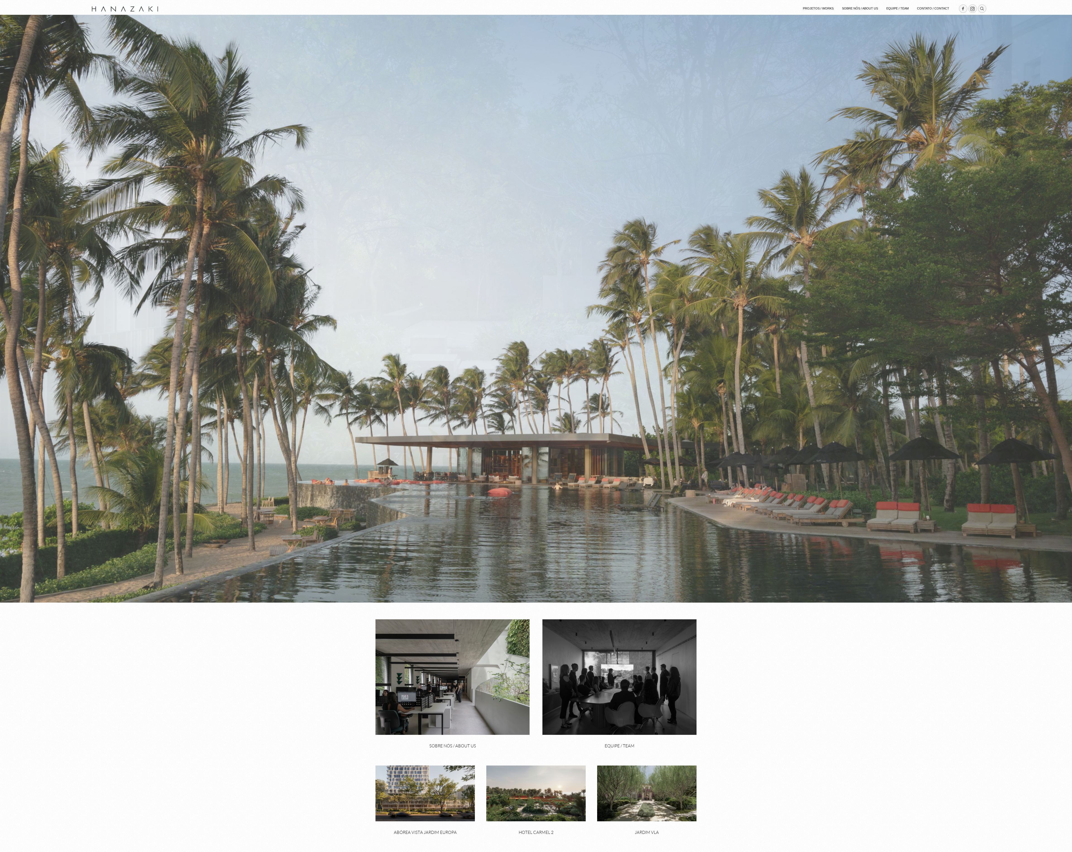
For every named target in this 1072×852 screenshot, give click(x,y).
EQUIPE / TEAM (897, 8)
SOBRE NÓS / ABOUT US (860, 8)
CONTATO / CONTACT (933, 8)
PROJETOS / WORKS (818, 8)
